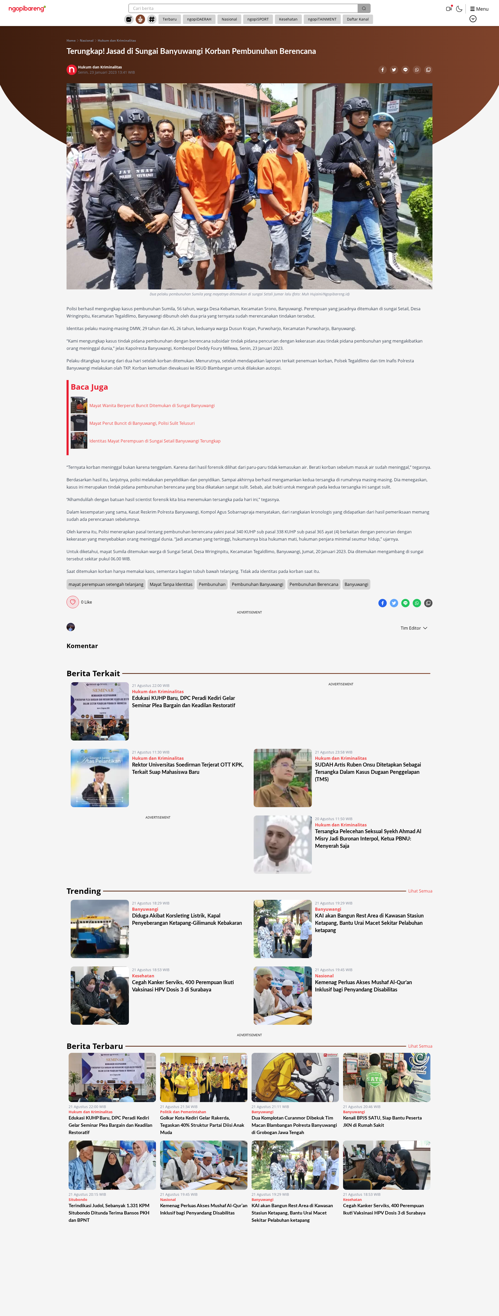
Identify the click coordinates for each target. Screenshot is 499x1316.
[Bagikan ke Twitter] (394, 70)
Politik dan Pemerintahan (183, 1111)
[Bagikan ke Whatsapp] (417, 70)
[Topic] (151, 19)
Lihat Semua (420, 891)
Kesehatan (288, 19)
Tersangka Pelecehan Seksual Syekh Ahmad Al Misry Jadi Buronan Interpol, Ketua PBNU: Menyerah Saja (368, 839)
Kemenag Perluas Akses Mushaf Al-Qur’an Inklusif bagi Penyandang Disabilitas (203, 1210)
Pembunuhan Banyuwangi (257, 584)
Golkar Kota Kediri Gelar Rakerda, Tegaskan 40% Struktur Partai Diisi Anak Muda (202, 1125)
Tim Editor (411, 628)
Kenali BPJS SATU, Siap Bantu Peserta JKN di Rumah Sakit (382, 1122)
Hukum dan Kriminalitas (117, 41)
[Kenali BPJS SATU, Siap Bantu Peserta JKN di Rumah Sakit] (386, 1077)
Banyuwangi (356, 584)
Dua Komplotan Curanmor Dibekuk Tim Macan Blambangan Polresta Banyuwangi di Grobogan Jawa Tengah (294, 1125)
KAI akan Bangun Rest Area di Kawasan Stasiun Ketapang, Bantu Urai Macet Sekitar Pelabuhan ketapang (369, 923)
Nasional (229, 19)
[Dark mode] (459, 9)
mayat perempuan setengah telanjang (106, 584)
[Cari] (364, 8)
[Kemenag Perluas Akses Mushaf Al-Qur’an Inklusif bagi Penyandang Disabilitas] (283, 995)
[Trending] (129, 19)
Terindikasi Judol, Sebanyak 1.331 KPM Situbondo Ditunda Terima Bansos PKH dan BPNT (109, 1213)
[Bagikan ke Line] (406, 70)
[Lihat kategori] (473, 19)
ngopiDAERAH (199, 19)
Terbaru (170, 19)
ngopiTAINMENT (322, 19)
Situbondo (78, 1199)
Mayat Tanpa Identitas (171, 584)
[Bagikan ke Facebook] (383, 70)
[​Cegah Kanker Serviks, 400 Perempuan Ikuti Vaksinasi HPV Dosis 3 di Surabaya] (100, 995)
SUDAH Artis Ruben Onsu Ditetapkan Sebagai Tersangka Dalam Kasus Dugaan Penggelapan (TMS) (368, 772)
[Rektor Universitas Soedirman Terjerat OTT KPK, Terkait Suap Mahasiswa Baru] (100, 778)
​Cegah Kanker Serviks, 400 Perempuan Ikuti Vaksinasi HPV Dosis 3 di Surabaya (384, 1210)
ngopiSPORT (258, 19)
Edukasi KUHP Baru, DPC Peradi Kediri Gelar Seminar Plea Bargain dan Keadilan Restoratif (110, 1125)
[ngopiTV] (449, 9)
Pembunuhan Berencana (314, 584)
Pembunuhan (212, 584)
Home (71, 41)
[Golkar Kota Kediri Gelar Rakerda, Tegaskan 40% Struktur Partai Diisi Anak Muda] (203, 1077)
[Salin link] (428, 70)
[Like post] (73, 602)
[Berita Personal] (140, 19)
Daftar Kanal (358, 19)
